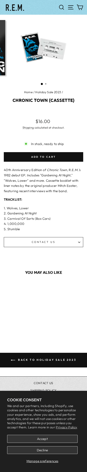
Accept (42, 439)
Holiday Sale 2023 (48, 92)
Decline (42, 450)
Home (28, 92)
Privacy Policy (66, 427)
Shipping (28, 127)
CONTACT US (43, 383)
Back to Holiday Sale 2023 (47, 359)
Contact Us (43, 242)
